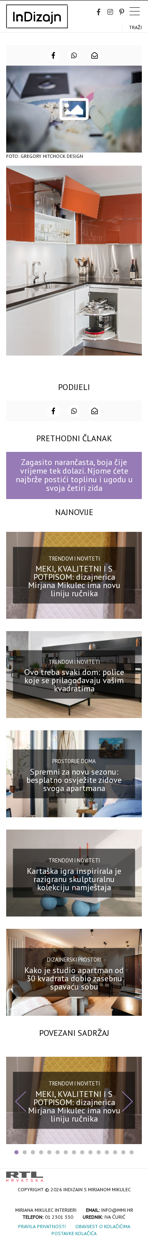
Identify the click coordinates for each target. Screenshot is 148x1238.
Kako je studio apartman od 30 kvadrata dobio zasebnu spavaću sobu (74, 978)
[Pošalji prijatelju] (94, 55)
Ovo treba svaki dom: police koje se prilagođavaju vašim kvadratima (74, 680)
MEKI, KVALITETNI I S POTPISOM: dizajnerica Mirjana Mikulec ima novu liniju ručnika (74, 581)
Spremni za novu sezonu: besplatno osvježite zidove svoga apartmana (74, 779)
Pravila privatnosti (42, 1226)
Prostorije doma (74, 761)
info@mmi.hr (117, 1210)
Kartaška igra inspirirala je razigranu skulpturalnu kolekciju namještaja (74, 878)
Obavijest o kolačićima (102, 1226)
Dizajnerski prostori (74, 959)
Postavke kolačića (74, 1233)
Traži (135, 27)
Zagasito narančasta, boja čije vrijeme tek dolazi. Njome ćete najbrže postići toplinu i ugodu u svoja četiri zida (74, 475)
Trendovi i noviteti (74, 558)
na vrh (133, 1174)
